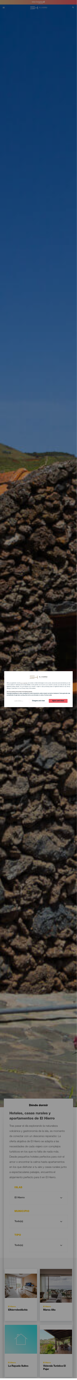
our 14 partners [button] (23, 683)
